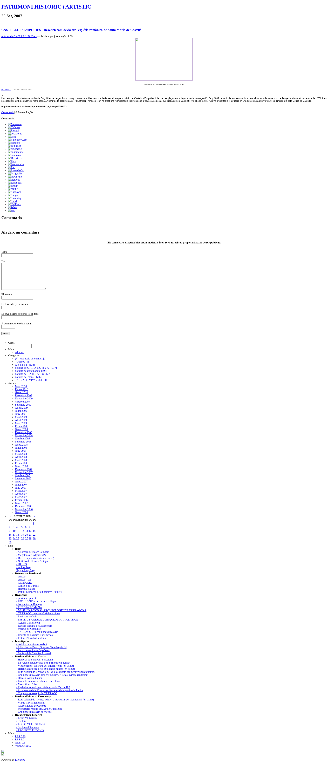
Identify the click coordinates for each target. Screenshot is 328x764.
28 (30, 538)
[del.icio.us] (15, 133)
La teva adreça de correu (14, 304)
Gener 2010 (21, 392)
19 (22, 534)
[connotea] (14, 155)
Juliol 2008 (21, 447)
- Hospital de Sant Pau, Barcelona (34, 659)
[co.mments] (15, 152)
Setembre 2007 (23, 478)
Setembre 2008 (23, 441)
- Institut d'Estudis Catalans (31, 638)
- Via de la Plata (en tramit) (30, 702)
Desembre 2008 (23, 432)
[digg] (12, 136)
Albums (19, 352)
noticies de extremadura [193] (31, 370)
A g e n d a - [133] (25, 364)
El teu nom (7, 294)
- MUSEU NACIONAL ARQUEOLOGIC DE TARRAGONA (51, 610)
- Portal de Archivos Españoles (33, 650)
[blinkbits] (14, 142)
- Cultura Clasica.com (28, 622)
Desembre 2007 (23, 469)
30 (10, 542)
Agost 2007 (21, 481)
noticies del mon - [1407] (28, 377)
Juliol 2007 (21, 484)
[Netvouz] (14, 179)
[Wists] (12, 207)
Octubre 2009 (22, 401)
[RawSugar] (15, 182)
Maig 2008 (21, 453)
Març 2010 (21, 386)
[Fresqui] (13, 130)
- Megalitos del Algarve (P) (31, 555)
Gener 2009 (21, 429)
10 (14, 530)
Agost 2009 (21, 407)
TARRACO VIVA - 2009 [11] (31, 380)
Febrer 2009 (21, 426)
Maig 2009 (21, 416)
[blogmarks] (15, 148)
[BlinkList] (14, 145)
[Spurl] (12, 201)
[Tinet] (2, 754)
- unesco (20, 576)
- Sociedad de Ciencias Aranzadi (33, 653)
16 (10, 534)
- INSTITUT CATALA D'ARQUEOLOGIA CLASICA (47, 619)
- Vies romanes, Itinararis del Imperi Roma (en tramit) (45, 665)
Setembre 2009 (23, 404)
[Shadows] (14, 191)
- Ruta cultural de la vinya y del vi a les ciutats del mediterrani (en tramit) (55, 671)
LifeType (20, 759)
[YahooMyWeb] (17, 139)
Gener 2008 (21, 466)
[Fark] (12, 161)
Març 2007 (21, 496)
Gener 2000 (21, 512)
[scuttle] (13, 188)
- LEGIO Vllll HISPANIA (30, 724)
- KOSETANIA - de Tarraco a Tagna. (36, 601)
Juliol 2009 (21, 410)
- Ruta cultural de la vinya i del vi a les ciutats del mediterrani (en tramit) (55, 699)
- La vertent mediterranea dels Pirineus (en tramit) (43, 662)
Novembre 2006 (24, 509)
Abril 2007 (21, 493)
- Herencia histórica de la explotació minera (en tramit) (45, 668)
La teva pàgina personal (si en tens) (20, 313)
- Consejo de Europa (27, 585)
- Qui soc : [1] (22, 361)
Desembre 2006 (23, 506)
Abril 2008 (21, 456)
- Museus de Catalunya (28, 628)
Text (3, 261)
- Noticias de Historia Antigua (32, 561)
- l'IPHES (21, 564)
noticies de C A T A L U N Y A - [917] (36, 367)
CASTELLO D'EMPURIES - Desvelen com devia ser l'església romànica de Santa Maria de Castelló (71, 30)
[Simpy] (13, 195)
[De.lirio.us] (15, 158)
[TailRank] (14, 204)
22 (34, 534)
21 (30, 534)
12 (22, 530)
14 (30, 530)
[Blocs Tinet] (2, 751)
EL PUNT (6, 89)
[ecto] (11, 210)
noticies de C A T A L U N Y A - (19, 36)
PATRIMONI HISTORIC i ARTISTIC (46, 7)
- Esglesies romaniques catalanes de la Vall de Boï (43, 687)
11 (17, 530)
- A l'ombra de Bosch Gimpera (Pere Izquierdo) (41, 647)
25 (17, 538)
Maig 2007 (21, 490)
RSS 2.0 (19, 739)
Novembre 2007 (24, 472)
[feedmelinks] (16, 164)
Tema (4, 251)
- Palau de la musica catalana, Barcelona (38, 681)
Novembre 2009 (24, 398)
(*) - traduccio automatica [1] (30, 358)
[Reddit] (13, 185)
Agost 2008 (21, 444)
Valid (23, 745)
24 (14, 538)
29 (34, 538)
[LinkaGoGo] (16, 170)
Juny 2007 (20, 487)
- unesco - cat (23, 579)
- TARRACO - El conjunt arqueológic (37, 631)
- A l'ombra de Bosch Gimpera (32, 551)
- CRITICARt (24, 582)
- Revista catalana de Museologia (34, 625)
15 (34, 530)
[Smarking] (14, 198)
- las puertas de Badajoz (29, 604)
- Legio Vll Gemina (27, 718)
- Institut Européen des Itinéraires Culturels (39, 591)
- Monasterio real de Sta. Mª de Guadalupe (39, 708)
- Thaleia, (21, 721)
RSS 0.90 (20, 736)
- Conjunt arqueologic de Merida (34, 711)
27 (26, 538)
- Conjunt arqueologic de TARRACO (36, 693)
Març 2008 (21, 460)
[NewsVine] (15, 176)
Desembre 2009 (23, 395)
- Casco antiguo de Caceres (31, 705)
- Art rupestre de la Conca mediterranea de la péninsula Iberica (49, 690)
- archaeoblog (23, 567)
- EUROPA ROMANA (29, 607)
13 (26, 530)
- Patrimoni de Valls (27, 616)
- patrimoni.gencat (26, 598)
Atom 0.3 (20, 742)
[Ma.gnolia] (15, 173)
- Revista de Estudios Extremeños (34, 634)
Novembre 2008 (24, 435)
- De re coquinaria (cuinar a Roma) (35, 558)
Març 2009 (21, 423)
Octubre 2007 (22, 475)
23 (10, 538)
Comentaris (7, 112)
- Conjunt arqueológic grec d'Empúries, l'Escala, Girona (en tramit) (52, 674)
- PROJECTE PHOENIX (30, 730)
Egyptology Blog (25, 570)
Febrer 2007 (21, 500)
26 (22, 538)
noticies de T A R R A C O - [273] (33, 373)
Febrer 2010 (21, 389)
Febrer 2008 (21, 463)
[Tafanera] (14, 127)
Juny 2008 (20, 450)
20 (26, 534)
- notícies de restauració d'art (31, 644)
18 (17, 534)
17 (14, 534)
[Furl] (11, 167)
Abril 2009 (21, 420)
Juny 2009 (20, 413)
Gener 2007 (21, 503)
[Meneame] (15, 124)
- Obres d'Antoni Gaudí (29, 678)
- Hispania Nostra (25, 588)
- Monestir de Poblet (27, 684)
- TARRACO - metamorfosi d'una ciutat (38, 613)
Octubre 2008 (22, 438)
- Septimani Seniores (27, 727)
